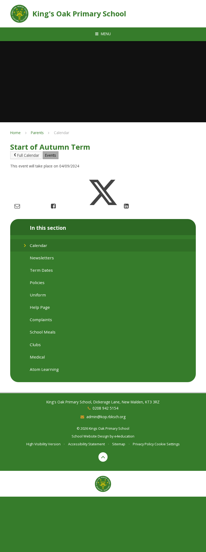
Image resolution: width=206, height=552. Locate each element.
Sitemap (118, 444)
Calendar (61, 132)
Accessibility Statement (86, 444)
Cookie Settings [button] (167, 444)
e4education (124, 436)
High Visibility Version (43, 444)
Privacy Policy (143, 444)
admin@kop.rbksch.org (106, 416)
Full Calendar (28, 155)
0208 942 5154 (105, 408)
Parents (37, 132)
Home (15, 132)
